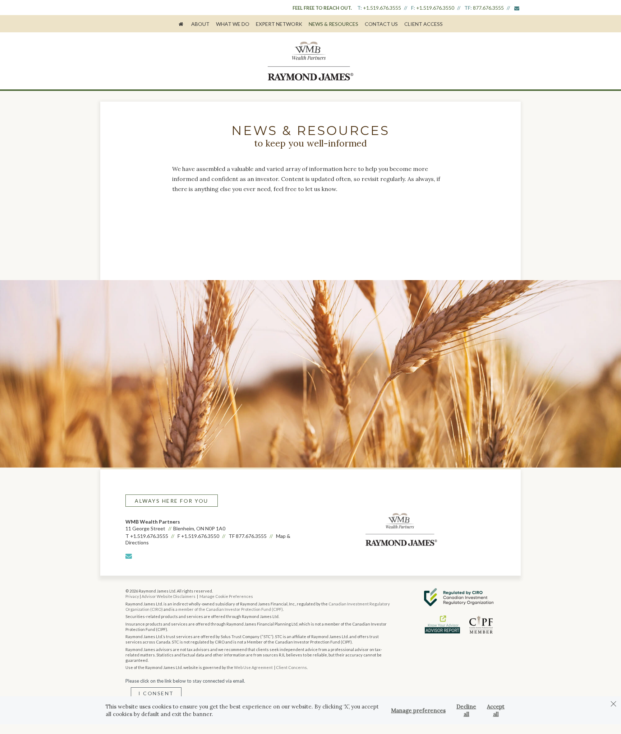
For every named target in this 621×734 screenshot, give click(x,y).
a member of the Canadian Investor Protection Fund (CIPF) (229, 609)
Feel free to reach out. (322, 8)
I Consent (156, 693)
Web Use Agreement (253, 667)
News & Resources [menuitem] (333, 24)
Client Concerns (291, 667)
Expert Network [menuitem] (279, 24)
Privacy (132, 596)
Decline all (466, 710)
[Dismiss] (613, 704)
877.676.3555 (488, 8)
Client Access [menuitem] (423, 24)
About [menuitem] (200, 24)
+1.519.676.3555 (382, 8)
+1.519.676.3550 (435, 8)
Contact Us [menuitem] (381, 24)
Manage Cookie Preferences (226, 596)
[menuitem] (182, 23)
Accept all (496, 710)
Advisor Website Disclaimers (169, 596)
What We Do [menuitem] (232, 24)
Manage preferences (418, 710)
